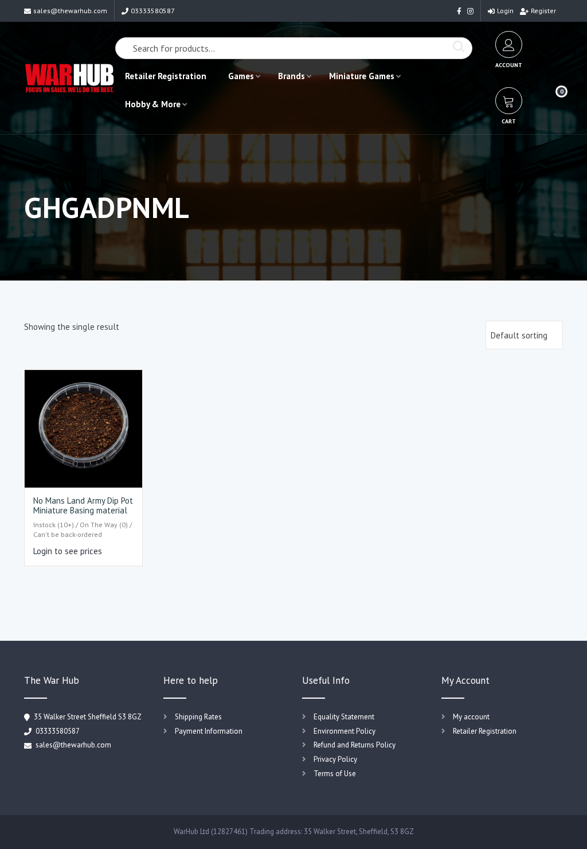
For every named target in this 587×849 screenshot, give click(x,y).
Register (543, 10)
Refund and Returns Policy (355, 745)
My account (471, 717)
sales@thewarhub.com (70, 10)
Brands (291, 76)
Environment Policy (344, 731)
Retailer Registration (165, 76)
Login (505, 10)
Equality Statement (344, 717)
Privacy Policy (335, 759)
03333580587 (153, 10)
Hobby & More (153, 104)
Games (241, 76)
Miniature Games (361, 76)
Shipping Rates (198, 717)
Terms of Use (335, 773)
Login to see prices (67, 551)
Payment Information (208, 731)
